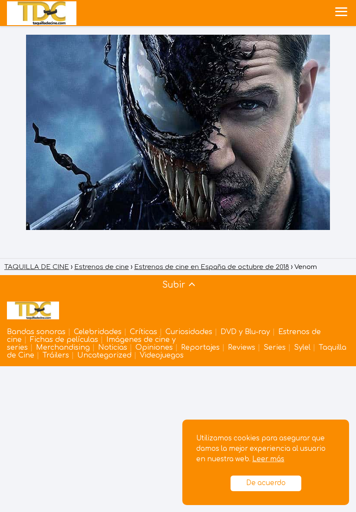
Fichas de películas (64, 340)
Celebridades (98, 332)
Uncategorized (104, 355)
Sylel (302, 347)
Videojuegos (162, 355)
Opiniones (154, 347)
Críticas (143, 332)
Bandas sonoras (36, 332)
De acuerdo (266, 483)
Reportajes (200, 347)
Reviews (241, 347)
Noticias (112, 347)
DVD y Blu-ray (245, 332)
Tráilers (56, 355)
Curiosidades (188, 332)
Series (275, 347)
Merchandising (63, 347)
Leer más (268, 459)
